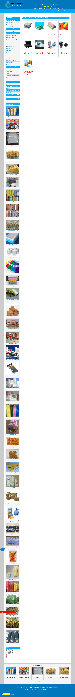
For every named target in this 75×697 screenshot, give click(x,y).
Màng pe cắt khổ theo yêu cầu (12, 26)
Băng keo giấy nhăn (10, 54)
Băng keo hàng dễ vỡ (13, 628)
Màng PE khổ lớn (9, 24)
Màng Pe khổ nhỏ (9, 22)
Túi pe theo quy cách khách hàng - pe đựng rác (51, 53)
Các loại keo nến (9, 101)
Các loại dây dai (9, 88)
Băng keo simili (9, 62)
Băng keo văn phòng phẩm (11, 60)
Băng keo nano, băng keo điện (12, 129)
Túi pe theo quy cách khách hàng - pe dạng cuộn (28, 34)
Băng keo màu (9, 44)
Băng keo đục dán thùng (12, 116)
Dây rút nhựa (12, 375)
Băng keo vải (8, 50)
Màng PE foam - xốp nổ (10, 31)
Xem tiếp (27, 37)
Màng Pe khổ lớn (13, 643)
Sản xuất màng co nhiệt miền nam (12, 359)
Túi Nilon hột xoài (9, 69)
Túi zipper (13, 145)
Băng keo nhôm (9, 64)
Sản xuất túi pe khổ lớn (12, 244)
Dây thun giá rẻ (12, 161)
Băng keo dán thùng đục (10, 37)
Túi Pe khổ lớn (9, 71)
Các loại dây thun (9, 96)
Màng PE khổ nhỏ (12, 257)
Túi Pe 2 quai (8, 73)
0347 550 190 (7, 694)
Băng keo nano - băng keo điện (12, 39)
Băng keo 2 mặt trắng (10, 46)
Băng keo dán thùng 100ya (13, 230)
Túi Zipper (8, 77)
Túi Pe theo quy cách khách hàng (12, 75)
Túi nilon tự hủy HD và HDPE (11, 79)
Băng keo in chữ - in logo (10, 52)
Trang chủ (24, 17)
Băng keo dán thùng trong (11, 35)
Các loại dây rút (9, 92)
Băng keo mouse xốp (10, 48)
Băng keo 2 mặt (9, 41)
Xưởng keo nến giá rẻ (13, 174)
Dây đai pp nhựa (13, 201)
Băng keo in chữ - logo (13, 343)
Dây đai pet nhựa (13, 605)
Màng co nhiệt (9, 84)
